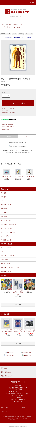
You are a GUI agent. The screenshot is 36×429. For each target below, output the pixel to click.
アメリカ (20, 24)
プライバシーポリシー (24, 418)
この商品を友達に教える (8, 124)
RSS (25, 419)
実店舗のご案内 (5, 263)
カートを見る (22, 407)
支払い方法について (11, 416)
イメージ (27, 136)
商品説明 (9, 136)
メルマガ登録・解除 (10, 419)
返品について (5, 110)
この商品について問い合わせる (10, 126)
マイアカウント (4, 407)
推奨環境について (6, 271)
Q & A (2, 251)
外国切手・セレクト (12, 24)
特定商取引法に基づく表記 (8, 113)
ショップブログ (19, 419)
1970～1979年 (16, 28)
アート (8, 26)
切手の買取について (7, 259)
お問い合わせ (4, 411)
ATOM (28, 419)
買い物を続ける (6, 129)
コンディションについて (8, 108)
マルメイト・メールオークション (10, 267)
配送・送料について (21, 416)
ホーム (4, 24)
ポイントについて (6, 247)
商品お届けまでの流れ (7, 255)
